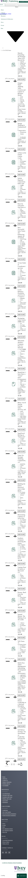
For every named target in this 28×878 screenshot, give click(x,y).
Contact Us (5, 780)
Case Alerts (5, 800)
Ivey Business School (7, 828)
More (2, 28)
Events (2, 25)
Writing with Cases (6, 798)
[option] (15, 67)
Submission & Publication (7, 19)
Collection (3, 13)
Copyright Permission (7, 840)
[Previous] (7, 764)
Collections (5, 810)
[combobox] (3, 5)
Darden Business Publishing (9, 815)
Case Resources (6, 793)
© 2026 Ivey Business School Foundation (12, 862)
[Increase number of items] (15, 80)
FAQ (3, 827)
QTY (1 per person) (9, 78)
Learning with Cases (7, 797)
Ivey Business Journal (7, 830)
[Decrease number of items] (7, 80)
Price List (4, 832)
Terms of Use (5, 843)
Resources (3, 16)
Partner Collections (6, 782)
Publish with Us (6, 783)
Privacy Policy (5, 842)
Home (2, 10)
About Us (4, 778)
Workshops (5, 802)
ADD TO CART (21, 79)
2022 (19, 764)
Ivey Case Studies (6, 812)
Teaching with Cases (7, 795)
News (2, 22)
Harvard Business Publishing (9, 813)
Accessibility (5, 785)
